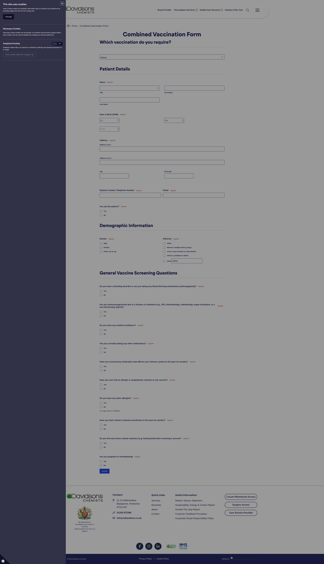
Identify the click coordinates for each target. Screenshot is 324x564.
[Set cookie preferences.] (5, 559)
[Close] (62, 3)
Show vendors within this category (17, 55)
